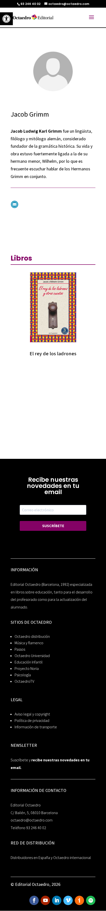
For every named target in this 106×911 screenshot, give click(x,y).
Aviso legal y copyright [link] (32, 714)
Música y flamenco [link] (29, 642)
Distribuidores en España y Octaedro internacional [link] (51, 857)
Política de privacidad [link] (32, 720)
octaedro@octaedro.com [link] (32, 820)
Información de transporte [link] (36, 727)
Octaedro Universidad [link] (32, 655)
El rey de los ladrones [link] (53, 353)
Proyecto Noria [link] (27, 668)
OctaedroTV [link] (24, 681)
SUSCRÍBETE (53, 525)
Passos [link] (20, 649)
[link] (6, 18)
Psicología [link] (23, 675)
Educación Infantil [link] (29, 662)
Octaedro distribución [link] (32, 636)
